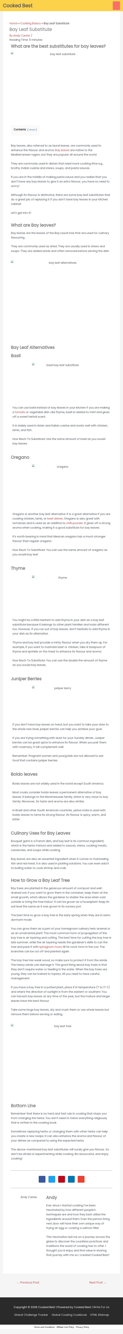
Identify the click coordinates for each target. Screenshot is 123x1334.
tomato (20, 412)
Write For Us (101, 1307)
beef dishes (55, 518)
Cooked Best (18, 5)
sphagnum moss (50, 947)
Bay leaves (61, 150)
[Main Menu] (116, 5)
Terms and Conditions (44, 1327)
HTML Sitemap (99, 1315)
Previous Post (28, 1282)
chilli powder (74, 523)
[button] (42, 1179)
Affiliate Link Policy (65, 1327)
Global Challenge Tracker (31, 1315)
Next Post (97, 1282)
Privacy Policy (82, 1327)
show (32, 129)
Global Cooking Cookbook (69, 1315)
